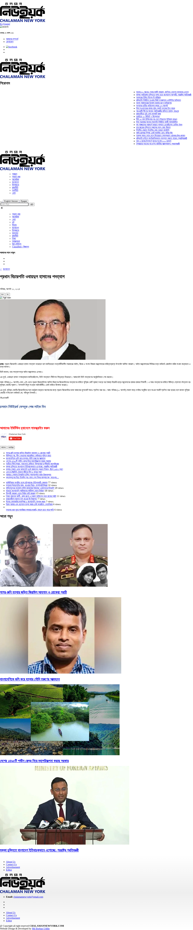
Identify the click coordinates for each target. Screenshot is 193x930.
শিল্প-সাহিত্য (16, 244)
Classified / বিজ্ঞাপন (20, 246)
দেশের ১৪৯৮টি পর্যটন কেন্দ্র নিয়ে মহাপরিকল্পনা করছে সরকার (28, 461)
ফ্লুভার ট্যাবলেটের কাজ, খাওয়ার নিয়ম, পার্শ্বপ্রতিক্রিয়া (26, 485)
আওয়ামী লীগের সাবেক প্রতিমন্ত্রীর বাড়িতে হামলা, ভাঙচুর (148, 111)
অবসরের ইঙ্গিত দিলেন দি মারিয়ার (139, 97)
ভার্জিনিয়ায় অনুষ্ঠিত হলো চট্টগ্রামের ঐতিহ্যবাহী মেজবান (26, 482)
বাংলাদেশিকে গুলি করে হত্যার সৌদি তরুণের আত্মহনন (25, 458)
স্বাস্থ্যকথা (16, 241)
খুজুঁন (31, 204)
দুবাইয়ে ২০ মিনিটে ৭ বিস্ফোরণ (138, 116)
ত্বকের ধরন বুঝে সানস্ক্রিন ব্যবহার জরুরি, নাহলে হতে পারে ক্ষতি (30, 509)
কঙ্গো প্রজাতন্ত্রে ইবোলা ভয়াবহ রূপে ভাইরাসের (144, 103)
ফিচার (14, 225)
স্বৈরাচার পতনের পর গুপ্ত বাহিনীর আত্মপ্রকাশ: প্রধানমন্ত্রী (148, 143)
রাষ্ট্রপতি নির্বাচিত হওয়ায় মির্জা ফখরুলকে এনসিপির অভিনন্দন (149, 100)
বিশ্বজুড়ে (15, 185)
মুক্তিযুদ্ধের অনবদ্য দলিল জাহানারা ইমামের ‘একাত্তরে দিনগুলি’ (30, 488)
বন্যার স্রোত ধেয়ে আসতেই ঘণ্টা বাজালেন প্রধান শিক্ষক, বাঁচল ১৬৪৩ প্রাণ (34, 469)
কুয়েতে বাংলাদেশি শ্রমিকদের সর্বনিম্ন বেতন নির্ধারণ (25, 490)
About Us (10, 861)
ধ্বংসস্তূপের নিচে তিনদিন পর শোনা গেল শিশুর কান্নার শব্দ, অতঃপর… (32, 477)
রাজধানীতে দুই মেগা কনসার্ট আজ (139, 113)
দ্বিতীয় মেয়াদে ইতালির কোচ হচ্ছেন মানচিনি (143, 130)
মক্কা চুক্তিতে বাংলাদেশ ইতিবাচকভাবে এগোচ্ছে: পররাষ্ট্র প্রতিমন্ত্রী (31, 466)
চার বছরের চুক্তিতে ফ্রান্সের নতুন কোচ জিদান (144, 127)
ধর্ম (13, 222)
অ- (8, 294)
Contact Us (11, 864)
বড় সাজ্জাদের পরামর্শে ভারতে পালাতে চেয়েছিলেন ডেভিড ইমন (150, 124)
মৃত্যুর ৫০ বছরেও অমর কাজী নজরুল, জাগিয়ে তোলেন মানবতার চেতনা (153, 92)
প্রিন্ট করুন (6, 297)
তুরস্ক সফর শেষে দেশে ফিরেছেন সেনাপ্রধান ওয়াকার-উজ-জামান (151, 135)
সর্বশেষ (3, 447)
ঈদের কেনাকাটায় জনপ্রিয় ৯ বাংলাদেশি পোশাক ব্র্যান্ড (25, 501)
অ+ (2, 294)
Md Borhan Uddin (41, 928)
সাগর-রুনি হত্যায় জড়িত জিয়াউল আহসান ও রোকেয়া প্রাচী (28, 453)
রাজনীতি (15, 187)
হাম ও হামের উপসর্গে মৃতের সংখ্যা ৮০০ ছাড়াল (144, 141)
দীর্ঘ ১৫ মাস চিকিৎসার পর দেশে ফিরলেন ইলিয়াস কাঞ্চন (147, 119)
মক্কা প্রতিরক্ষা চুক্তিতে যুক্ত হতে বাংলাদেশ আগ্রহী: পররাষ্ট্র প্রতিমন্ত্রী (154, 94)
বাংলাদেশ (15, 182)
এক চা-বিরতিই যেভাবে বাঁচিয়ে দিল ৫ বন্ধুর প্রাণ (24, 472)
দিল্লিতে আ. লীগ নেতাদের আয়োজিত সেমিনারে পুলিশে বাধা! (28, 455)
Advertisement (13, 867)
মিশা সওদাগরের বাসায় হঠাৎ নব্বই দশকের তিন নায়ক (146, 108)
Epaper (6, 24)
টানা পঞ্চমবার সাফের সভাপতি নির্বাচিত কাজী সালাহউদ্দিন (147, 122)
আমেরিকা (15, 179)
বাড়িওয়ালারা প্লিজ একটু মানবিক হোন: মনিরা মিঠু (145, 133)
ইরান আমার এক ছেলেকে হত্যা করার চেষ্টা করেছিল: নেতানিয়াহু (29, 504)
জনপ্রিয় (11, 447)
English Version (11, 201)
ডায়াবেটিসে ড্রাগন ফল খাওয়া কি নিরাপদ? (21, 499)
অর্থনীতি (15, 190)
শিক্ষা (14, 238)
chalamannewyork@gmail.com (28, 897)
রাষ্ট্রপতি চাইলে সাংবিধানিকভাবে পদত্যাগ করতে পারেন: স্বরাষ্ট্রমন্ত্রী (152, 138)
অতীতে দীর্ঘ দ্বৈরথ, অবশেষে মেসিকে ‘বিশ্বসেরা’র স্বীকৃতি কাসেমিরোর (32, 464)
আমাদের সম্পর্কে (12, 39)
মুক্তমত (15, 233)
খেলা (14, 193)
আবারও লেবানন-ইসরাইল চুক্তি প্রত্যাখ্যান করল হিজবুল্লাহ (28, 474)
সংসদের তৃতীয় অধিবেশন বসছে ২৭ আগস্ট (143, 105)
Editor (9, 870)
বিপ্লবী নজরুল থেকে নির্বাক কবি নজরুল (20, 493)
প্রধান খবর (16, 176)
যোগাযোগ (9, 41)
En (1, 24)
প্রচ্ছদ (14, 174)
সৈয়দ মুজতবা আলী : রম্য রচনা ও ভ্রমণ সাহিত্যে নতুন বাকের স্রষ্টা (31, 496)
